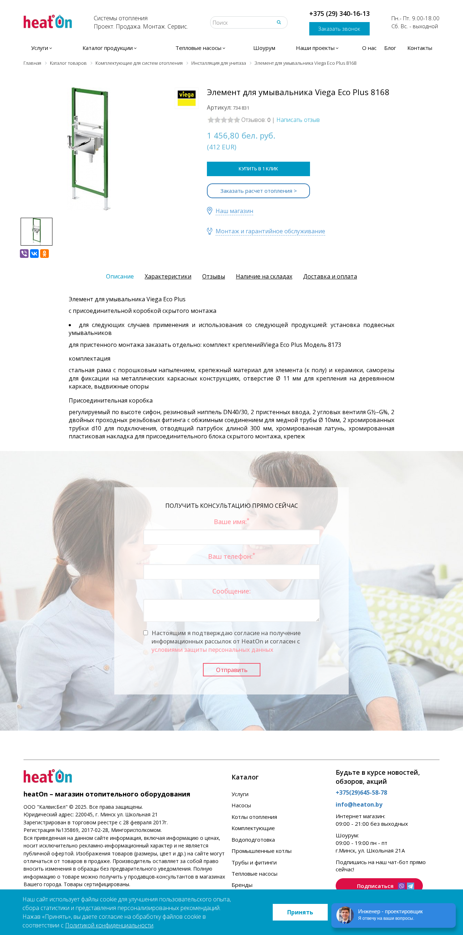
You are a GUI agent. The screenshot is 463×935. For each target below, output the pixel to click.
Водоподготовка (253, 839)
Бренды (242, 884)
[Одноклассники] (44, 253)
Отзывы (213, 276)
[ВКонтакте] (34, 253)
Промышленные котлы (262, 850)
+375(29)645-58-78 (361, 792)
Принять (300, 912)
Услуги (240, 794)
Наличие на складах (264, 276)
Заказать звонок (339, 28)
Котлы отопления (254, 816)
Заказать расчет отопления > (258, 190)
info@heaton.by (359, 804)
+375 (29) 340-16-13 (339, 13)
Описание (120, 276)
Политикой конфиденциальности (109, 925)
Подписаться (375, 885)
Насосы (241, 805)
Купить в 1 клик (258, 168)
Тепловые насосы (254, 873)
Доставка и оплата (330, 276)
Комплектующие (253, 828)
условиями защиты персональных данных (212, 650)
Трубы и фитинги (254, 862)
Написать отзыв (298, 120)
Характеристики (168, 276)
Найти (279, 22)
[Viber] (24, 253)
